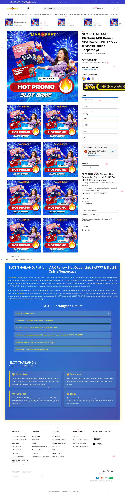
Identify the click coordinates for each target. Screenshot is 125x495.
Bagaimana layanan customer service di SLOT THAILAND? (36, 342)
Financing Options (38, 450)
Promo (7, 260)
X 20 (85, 137)
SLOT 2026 (15, 443)
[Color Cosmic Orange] (84, 79)
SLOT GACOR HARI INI (78, 14)
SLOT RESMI (33, 14)
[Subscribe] (40, 476)
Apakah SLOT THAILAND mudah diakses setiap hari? (34, 320)
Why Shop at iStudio (79, 443)
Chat (24, 260)
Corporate (35, 439)
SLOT (8, 14)
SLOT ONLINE (52, 14)
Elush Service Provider (39, 446)
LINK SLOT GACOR (18, 450)
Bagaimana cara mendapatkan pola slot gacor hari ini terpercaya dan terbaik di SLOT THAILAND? (49, 335)
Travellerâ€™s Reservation (40, 456)
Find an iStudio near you (80, 439)
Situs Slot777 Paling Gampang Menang (55, 2)
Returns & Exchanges (59, 443)
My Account (56, 436)
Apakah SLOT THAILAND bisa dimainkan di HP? (32, 349)
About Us (76, 436)
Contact (29, 260)
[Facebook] (83, 230)
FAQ (53, 450)
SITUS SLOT (24, 14)
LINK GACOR (88, 100)
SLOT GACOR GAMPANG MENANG (98, 14)
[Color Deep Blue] (88, 78)
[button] (8, 14)
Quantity (85, 163)
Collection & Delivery (59, 439)
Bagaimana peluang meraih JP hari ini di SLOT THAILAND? (36, 328)
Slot (96, 283)
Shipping (92, 62)
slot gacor (20, 293)
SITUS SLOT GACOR (64, 14)
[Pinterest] (89, 230)
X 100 (86, 125)
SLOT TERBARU (42, 14)
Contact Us (56, 446)
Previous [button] (8, 2)
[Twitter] (86, 230)
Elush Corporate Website (80, 446)
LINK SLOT (15, 453)
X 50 (85, 131)
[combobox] (63, 8)
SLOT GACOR (15, 14)
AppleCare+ (36, 436)
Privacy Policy (57, 453)
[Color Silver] (93, 78)
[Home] (13, 8)
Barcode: (95, 53)
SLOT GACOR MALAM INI (20, 436)
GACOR (34, 443)
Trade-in (35, 453)
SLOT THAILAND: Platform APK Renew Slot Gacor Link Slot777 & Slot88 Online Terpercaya (23, 2)
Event (2, 260)
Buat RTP (104, 193)
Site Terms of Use (58, 456)
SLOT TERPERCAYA (18, 456)
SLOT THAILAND (16, 260)
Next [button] (117, 2)
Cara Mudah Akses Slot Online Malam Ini (87, 2)
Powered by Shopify (107, 481)
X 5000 (86, 119)
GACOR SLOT (16, 446)
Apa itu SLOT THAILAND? (25, 313)
